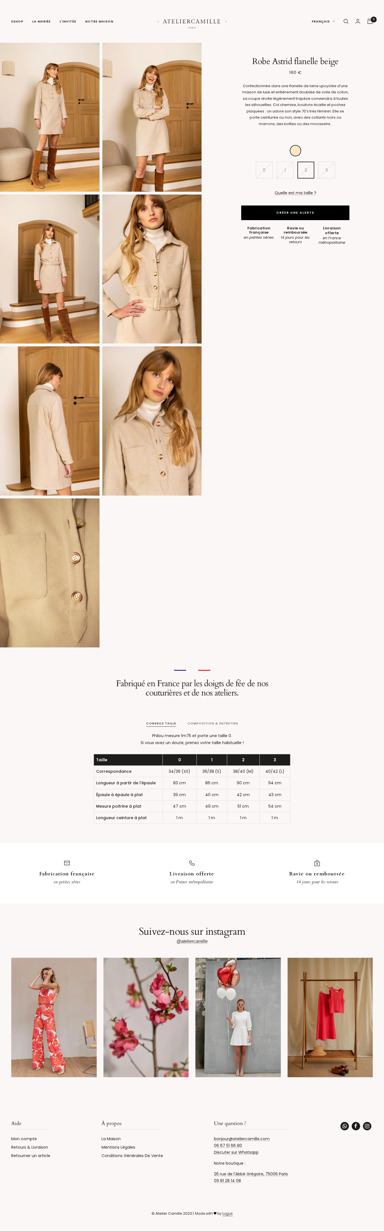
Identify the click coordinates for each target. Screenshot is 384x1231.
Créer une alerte (295, 212)
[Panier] (370, 21)
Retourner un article (30, 1155)
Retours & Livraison (29, 1147)
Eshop (17, 21)
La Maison (111, 1139)
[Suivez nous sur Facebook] (356, 1126)
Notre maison (99, 21)
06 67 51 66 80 (228, 1145)
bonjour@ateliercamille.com (242, 1139)
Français (321, 21)
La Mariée (41, 21)
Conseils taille (161, 723)
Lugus (227, 1213)
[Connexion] (357, 21)
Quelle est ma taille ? (295, 193)
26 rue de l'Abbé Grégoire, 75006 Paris (251, 1174)
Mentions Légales (118, 1147)
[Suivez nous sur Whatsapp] (344, 1126)
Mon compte (24, 1139)
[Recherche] (346, 21)
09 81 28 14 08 (227, 1180)
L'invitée (68, 21)
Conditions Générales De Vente (132, 1155)
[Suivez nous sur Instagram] (367, 1126)
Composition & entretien (213, 723)
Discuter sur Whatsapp (236, 1152)
